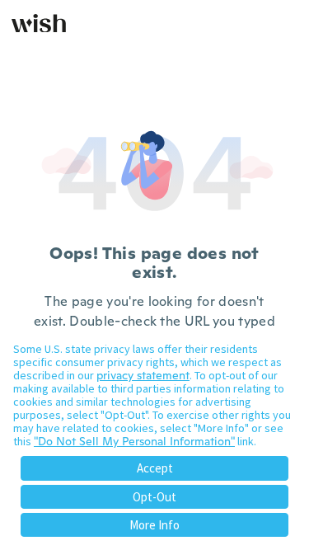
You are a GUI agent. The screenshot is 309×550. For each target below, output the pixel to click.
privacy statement (143, 375)
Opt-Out (154, 497)
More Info (154, 525)
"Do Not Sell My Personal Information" (134, 441)
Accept (155, 468)
